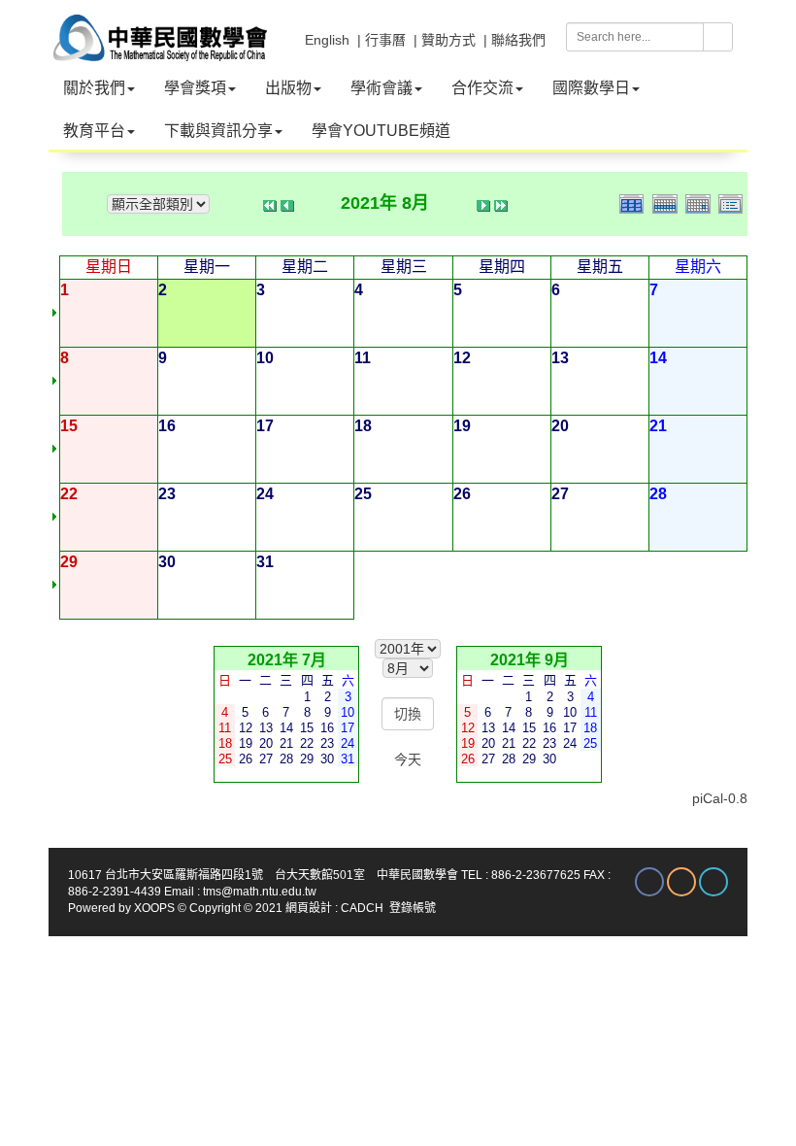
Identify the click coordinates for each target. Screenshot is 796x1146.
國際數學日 (591, 88)
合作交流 (482, 88)
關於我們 (94, 88)
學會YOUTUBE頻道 (381, 130)
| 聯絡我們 (514, 40)
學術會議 (381, 88)
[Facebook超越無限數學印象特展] (649, 881)
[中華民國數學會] (158, 29)
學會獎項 (195, 88)
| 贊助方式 (445, 40)
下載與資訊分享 (218, 130)
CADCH (362, 908)
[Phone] (713, 881)
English (327, 40)
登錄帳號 (412, 908)
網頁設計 (308, 908)
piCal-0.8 (719, 798)
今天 (407, 759)
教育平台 (94, 130)
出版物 (288, 88)
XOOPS (154, 908)
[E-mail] (681, 881)
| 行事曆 (381, 40)
